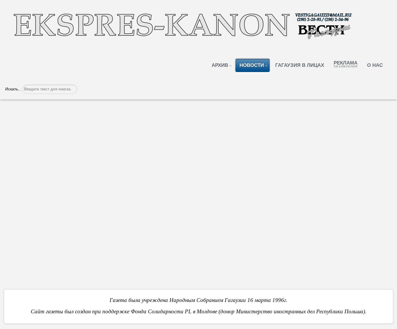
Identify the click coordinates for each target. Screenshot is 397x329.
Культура (43, 128)
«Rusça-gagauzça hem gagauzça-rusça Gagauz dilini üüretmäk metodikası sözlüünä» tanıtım (167, 112)
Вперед (371, 239)
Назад (24, 239)
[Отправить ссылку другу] (386, 127)
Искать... (13, 89)
